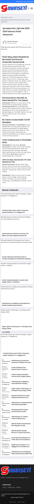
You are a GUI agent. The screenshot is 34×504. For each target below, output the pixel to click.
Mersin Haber (12, 502)
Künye (4, 487)
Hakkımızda (11, 487)
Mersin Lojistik (21, 502)
